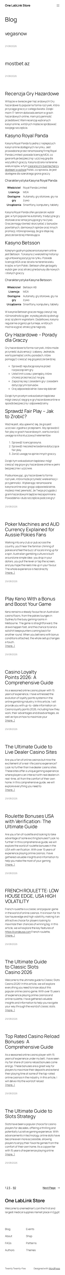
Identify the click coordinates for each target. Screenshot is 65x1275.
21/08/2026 (11, 46)
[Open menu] (58, 6)
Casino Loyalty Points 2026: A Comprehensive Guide (29, 677)
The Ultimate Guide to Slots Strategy (28, 1113)
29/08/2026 (11, 506)
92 (14, 1188)
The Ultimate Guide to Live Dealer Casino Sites (31, 749)
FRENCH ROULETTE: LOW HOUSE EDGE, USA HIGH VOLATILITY (32, 896)
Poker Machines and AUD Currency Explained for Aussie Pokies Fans (32, 529)
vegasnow (16, 33)
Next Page (51, 1188)
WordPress (54, 1268)
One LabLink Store (17, 5)
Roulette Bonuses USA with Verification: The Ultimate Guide (29, 821)
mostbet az (17, 63)
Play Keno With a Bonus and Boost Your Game (30, 601)
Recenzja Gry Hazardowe (32, 93)
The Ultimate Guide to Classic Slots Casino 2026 (26, 967)
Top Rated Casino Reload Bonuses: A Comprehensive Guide (32, 1041)
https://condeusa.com (18, 932)
